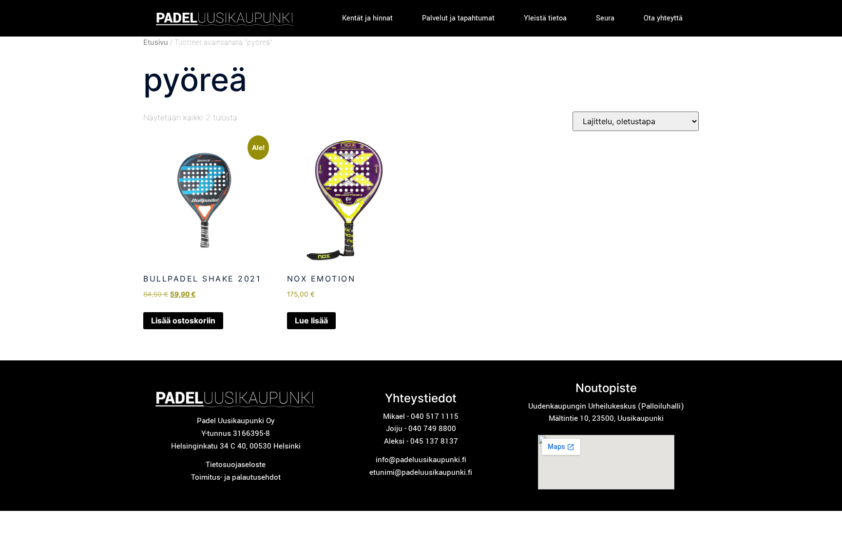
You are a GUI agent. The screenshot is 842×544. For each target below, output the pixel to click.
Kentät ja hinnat (367, 18)
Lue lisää (311, 320)
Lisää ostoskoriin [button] (183, 320)
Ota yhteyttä (663, 18)
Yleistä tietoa (545, 18)
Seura (605, 18)
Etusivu (155, 42)
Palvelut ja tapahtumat (458, 18)
